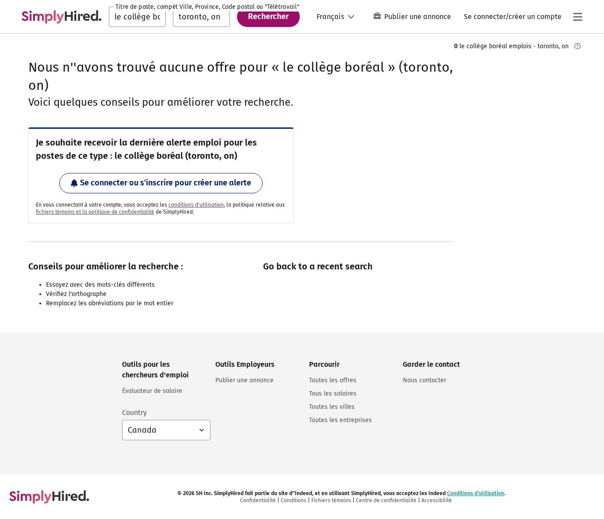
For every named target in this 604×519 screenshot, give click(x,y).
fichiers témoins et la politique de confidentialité (95, 212)
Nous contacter (424, 380)
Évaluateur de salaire (152, 391)
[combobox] (137, 17)
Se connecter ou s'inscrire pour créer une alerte (165, 183)
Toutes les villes (332, 407)
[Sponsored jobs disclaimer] (577, 46)
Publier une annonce (417, 16)
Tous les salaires (332, 393)
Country (134, 412)
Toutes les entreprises (340, 420)
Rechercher (268, 16)
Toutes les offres (332, 380)
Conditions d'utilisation (475, 493)
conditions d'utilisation (196, 205)
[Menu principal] (577, 17)
